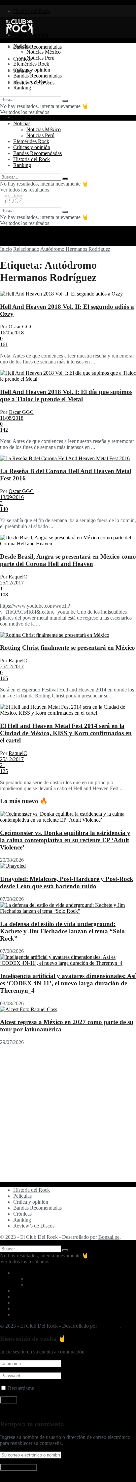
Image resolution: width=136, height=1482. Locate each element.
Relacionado (26, 249)
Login (19, 117)
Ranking (22, 87)
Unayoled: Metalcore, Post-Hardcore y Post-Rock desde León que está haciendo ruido (66, 882)
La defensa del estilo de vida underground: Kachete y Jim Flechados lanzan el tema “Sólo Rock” (62, 931)
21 (2, 765)
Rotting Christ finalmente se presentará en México (67, 647)
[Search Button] (65, 101)
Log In (7, 1479)
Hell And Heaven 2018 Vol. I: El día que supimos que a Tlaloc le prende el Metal (66, 395)
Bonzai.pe (108, 1237)
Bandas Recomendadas (37, 47)
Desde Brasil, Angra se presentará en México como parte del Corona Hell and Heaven (68, 560)
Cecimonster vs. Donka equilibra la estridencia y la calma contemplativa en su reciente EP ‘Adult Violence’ (65, 840)
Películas (22, 1196)
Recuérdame (21, 1388)
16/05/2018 (12, 332)
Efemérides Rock (31, 64)
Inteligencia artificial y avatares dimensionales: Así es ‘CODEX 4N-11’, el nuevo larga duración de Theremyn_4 (68, 983)
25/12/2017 (12, 582)
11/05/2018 (11, 418)
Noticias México (43, 52)
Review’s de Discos (33, 1226)
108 (4, 594)
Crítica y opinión (30, 1202)
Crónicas (22, 1214)
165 (4, 678)
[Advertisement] (68, 1113)
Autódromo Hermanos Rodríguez (75, 249)
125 (4, 771)
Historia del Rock (31, 11)
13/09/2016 (12, 497)
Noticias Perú (40, 58)
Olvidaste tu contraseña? (25, 1411)
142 (4, 430)
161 (4, 344)
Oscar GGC (21, 326)
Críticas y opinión (31, 70)
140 (4, 509)
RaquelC (18, 576)
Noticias (21, 46)
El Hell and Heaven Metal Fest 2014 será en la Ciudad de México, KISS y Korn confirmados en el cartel (66, 733)
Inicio (6, 249)
